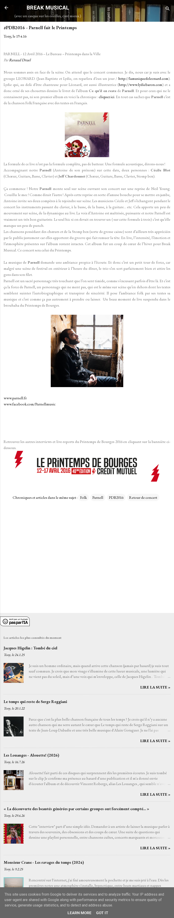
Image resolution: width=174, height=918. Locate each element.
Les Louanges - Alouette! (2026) (31, 755)
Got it (102, 913)
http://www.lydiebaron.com (140, 84)
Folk (83, 497)
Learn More (80, 913)
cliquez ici (106, 96)
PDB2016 (116, 497)
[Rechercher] (167, 9)
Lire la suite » (155, 687)
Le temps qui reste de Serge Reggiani (35, 701)
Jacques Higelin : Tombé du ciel (30, 648)
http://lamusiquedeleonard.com (143, 78)
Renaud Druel (20, 59)
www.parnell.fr (15, 397)
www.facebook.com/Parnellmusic (30, 404)
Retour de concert (143, 497)
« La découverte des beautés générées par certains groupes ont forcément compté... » (76, 808)
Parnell (97, 497)
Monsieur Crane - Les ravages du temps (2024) (44, 862)
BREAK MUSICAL (48, 8)
